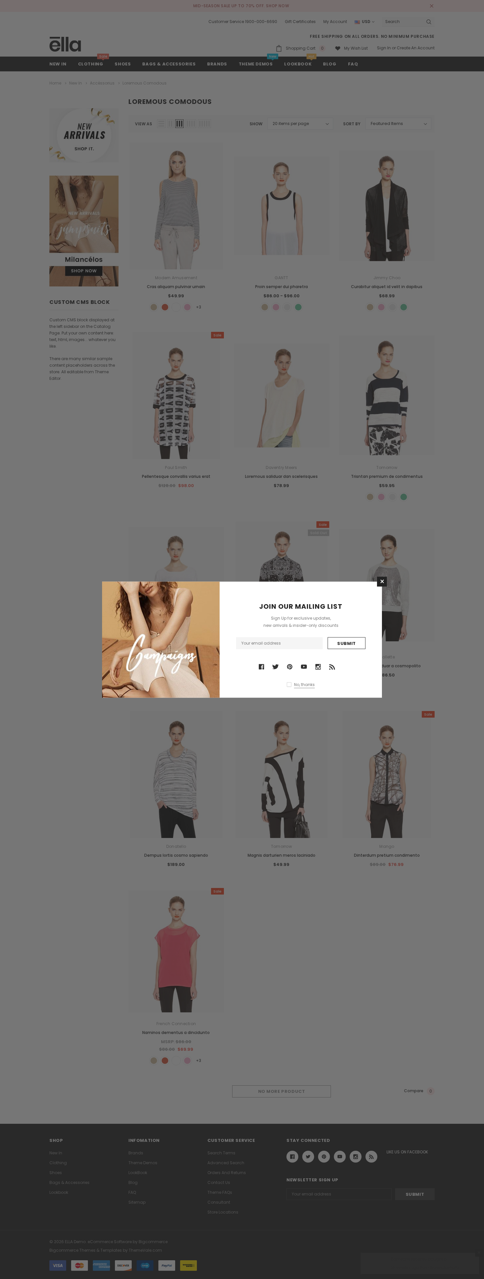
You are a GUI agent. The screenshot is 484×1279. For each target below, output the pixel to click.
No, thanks (304, 684)
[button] (382, 581)
